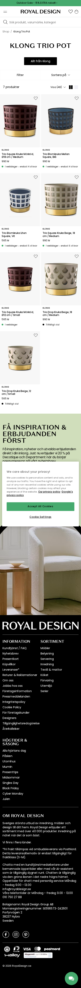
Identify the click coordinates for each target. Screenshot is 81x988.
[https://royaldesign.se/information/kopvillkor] (38, 955)
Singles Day (10, 782)
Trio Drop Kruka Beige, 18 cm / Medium (57, 314)
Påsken (7, 756)
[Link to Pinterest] (25, 934)
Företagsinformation (17, 691)
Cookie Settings (40, 517)
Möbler (45, 648)
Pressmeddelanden (16, 696)
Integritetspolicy (13, 701)
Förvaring (47, 680)
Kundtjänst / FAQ (14, 648)
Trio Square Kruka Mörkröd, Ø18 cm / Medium (18, 156)
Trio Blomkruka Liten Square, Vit (14, 235)
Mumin (7, 766)
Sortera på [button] (58, 75)
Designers (9, 718)
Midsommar (11, 777)
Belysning (47, 653)
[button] (71, 12)
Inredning (47, 664)
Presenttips (10, 772)
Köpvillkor (8, 664)
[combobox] (60, 75)
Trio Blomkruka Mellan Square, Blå (56, 156)
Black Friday (10, 788)
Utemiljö (46, 685)
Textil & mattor (51, 669)
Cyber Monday (12, 793)
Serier (44, 691)
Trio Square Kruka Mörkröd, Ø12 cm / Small (18, 314)
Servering (47, 658)
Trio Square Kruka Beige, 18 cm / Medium (59, 235)
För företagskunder (15, 712)
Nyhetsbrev (10, 653)
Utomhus (9, 761)
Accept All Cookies (40, 506)
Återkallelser (11, 728)
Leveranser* (10, 669)
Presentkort (10, 658)
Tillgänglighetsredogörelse (21, 723)
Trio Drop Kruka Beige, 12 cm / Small (16, 393)
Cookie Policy (11, 707)
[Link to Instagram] (15, 934)
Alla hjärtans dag (14, 750)
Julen (6, 799)
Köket (44, 675)
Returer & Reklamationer (19, 675)
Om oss (8, 680)
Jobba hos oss (12, 685)
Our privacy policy (49, 491)
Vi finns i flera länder (16, 842)
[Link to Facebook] (5, 934)
